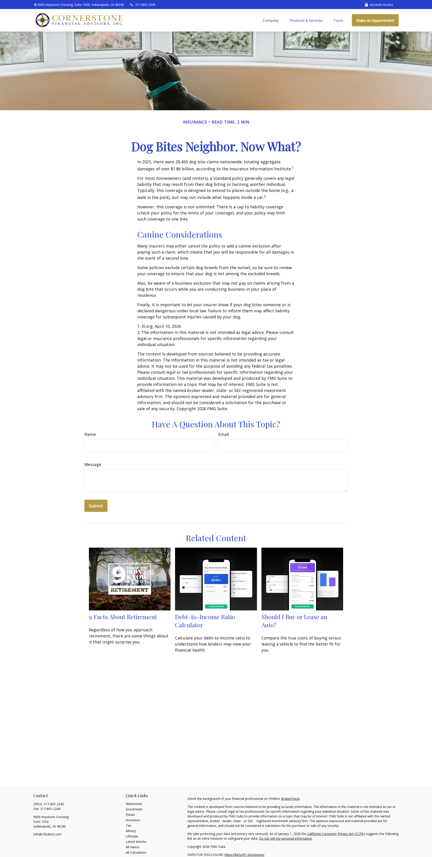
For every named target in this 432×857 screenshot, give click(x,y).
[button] (271, 20)
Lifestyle (132, 836)
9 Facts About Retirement (123, 617)
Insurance (133, 820)
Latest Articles (136, 841)
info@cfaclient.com (47, 834)
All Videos (133, 847)
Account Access (381, 4)
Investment (134, 809)
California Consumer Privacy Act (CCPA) (336, 834)
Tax (128, 825)
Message (92, 464)
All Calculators (136, 852)
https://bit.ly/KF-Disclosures (244, 855)
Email (223, 434)
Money (131, 831)
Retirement (134, 804)
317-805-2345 (145, 4)
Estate (130, 814)
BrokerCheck (290, 798)
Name (90, 434)
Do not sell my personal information (285, 838)
